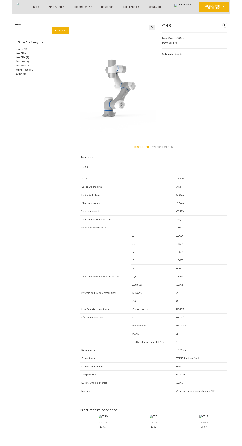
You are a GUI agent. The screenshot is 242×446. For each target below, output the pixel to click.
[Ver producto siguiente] (224, 25)
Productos (81, 6)
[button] (152, 27)
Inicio (36, 6)
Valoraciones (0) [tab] (162, 147)
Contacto (155, 6)
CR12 (204, 427)
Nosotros (107, 6)
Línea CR (178, 54)
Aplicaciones (56, 6)
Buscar (18, 24)
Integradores (131, 6)
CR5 (153, 427)
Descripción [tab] (141, 147)
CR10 (103, 427)
